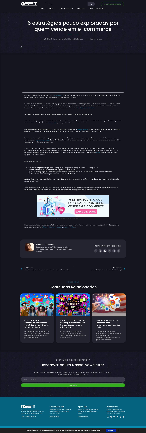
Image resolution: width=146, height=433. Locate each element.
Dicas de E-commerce (53, 39)
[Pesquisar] (91, 4)
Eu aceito (110, 430)
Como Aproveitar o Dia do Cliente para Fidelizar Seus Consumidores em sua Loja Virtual (72, 324)
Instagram (59, 227)
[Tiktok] (120, 417)
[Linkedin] (123, 417)
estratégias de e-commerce (85, 108)
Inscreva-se (73, 385)
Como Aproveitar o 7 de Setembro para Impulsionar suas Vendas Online (108, 324)
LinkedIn (65, 227)
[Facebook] (111, 417)
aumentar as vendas (42, 140)
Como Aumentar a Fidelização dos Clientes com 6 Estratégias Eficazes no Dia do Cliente (36, 324)
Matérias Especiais (77, 39)
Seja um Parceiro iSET (97, 8)
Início (43, 8)
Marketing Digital (66, 39)
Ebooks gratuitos (66, 8)
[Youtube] (114, 417)
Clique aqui (71, 430)
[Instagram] (108, 417)
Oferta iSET (81, 8)
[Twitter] (117, 417)
